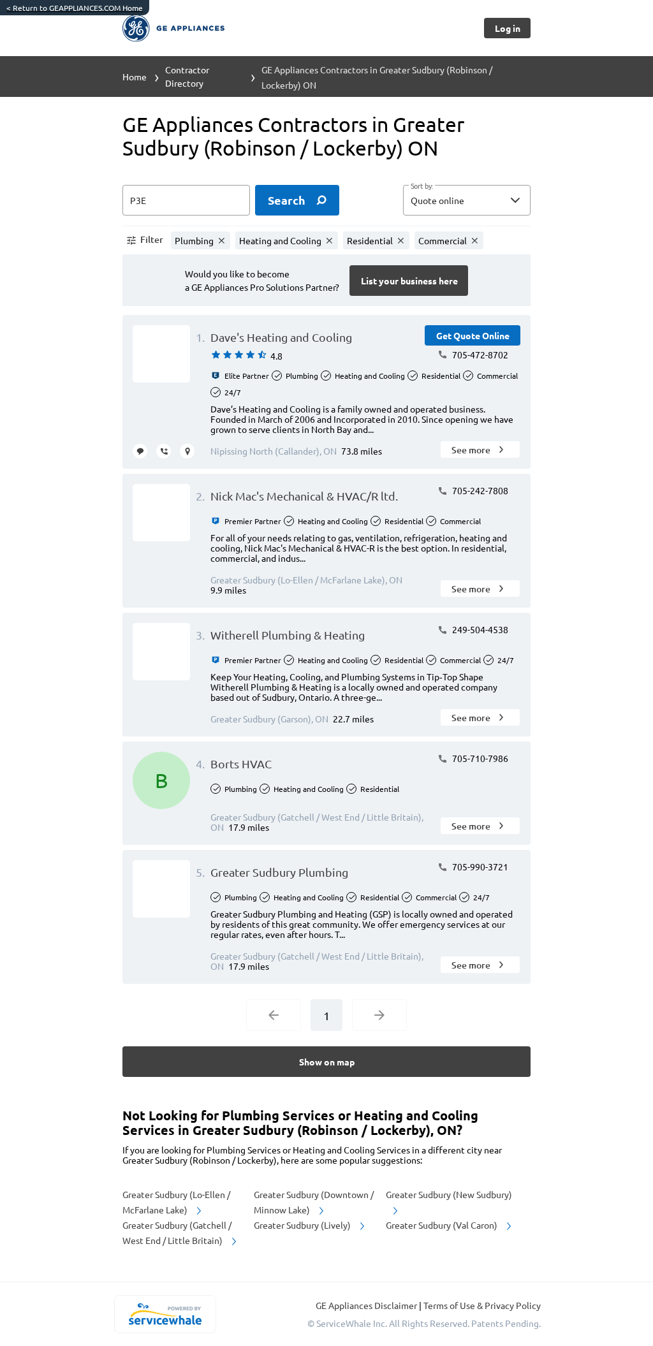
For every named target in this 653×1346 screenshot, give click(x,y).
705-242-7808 (479, 490)
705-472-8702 (479, 354)
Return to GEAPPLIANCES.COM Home (74, 8)
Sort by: (422, 186)
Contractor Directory (187, 76)
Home (134, 76)
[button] (467, 200)
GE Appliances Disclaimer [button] (367, 1305)
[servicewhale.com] (164, 1314)
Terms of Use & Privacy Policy (482, 1305)
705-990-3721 (479, 866)
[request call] (163, 451)
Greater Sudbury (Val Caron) (442, 1225)
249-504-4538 (479, 629)
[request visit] (187, 451)
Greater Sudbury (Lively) (303, 1225)
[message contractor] (140, 451)
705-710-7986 (479, 758)
